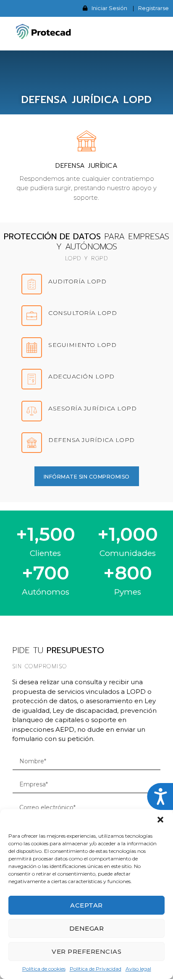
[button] (160, 819)
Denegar (86, 928)
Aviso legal (138, 969)
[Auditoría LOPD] (31, 284)
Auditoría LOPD (77, 281)
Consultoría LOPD (82, 313)
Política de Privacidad (95, 969)
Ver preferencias (86, 951)
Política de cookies (44, 969)
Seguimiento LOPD (82, 345)
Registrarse (153, 8)
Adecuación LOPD (81, 376)
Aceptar (86, 905)
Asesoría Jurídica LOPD (92, 408)
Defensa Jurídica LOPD (91, 440)
